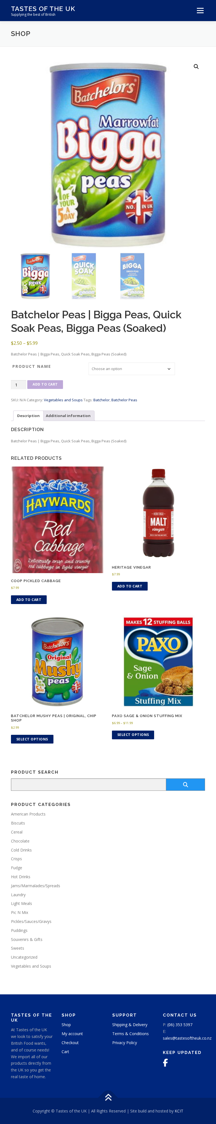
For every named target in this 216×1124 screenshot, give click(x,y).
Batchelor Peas (124, 399)
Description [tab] (28, 415)
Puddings (19, 930)
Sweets (17, 948)
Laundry (18, 894)
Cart (65, 1051)
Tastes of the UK (43, 8)
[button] (196, 67)
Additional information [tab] (68, 415)
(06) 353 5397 (179, 1024)
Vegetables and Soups (63, 399)
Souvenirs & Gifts (26, 939)
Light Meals (21, 903)
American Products (28, 814)
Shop (66, 1024)
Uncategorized (24, 957)
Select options (32, 739)
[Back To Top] (108, 1098)
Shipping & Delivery (129, 1024)
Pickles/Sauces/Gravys (31, 921)
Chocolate (20, 841)
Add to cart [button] (29, 599)
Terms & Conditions (130, 1033)
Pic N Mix (19, 912)
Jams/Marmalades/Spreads (35, 885)
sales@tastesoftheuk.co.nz (187, 1038)
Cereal (16, 832)
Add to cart (45, 384)
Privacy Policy (124, 1042)
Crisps (16, 858)
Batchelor (101, 399)
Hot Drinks (20, 876)
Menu (200, 10)
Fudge (16, 867)
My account (72, 1033)
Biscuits (18, 823)
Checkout (70, 1042)
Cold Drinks (21, 850)
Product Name (31, 366)
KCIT (179, 1111)
